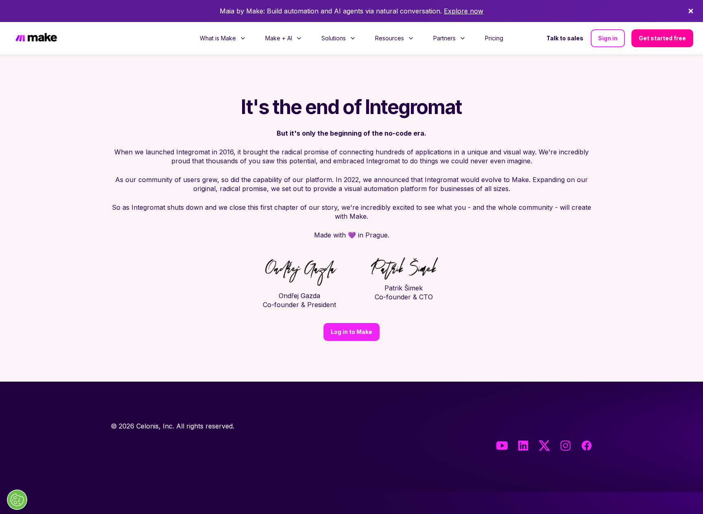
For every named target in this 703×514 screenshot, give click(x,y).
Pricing (494, 38)
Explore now (463, 11)
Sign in (608, 38)
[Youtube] (502, 445)
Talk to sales (564, 38)
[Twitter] (544, 445)
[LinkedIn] (523, 445)
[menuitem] (223, 38)
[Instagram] (565, 445)
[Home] (36, 38)
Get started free (662, 38)
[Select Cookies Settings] (17, 500)
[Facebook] (586, 445)
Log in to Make (351, 331)
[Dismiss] (690, 11)
